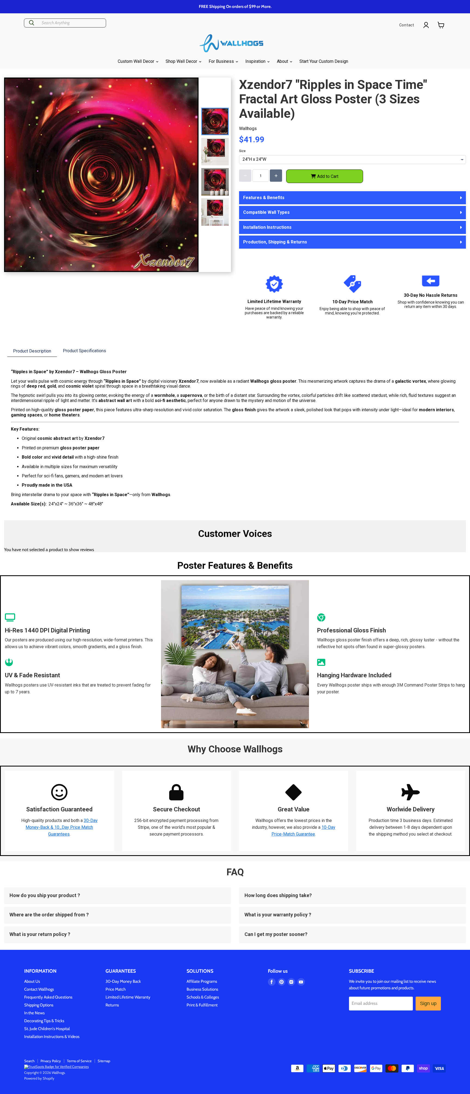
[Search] (31, 23)
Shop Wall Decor (182, 61)
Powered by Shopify (39, 1078)
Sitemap (104, 1061)
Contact (406, 25)
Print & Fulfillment (202, 1005)
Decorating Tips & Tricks (44, 1020)
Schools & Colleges (203, 997)
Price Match (116, 989)
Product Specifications (84, 350)
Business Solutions (202, 989)
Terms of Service (79, 1061)
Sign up (428, 1003)
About (283, 61)
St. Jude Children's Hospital (47, 1028)
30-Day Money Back (123, 981)
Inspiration (256, 61)
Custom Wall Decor (136, 61)
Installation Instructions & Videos (51, 1036)
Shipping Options (38, 1005)
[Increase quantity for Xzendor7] (276, 175)
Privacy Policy (51, 1061)
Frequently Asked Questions (48, 997)
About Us (32, 981)
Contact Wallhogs (39, 989)
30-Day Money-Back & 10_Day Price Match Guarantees (62, 827)
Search (29, 1061)
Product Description (32, 351)
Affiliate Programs (202, 981)
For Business (222, 61)
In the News (34, 1012)
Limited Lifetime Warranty (128, 997)
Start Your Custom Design (323, 61)
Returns (112, 1005)
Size (242, 151)
